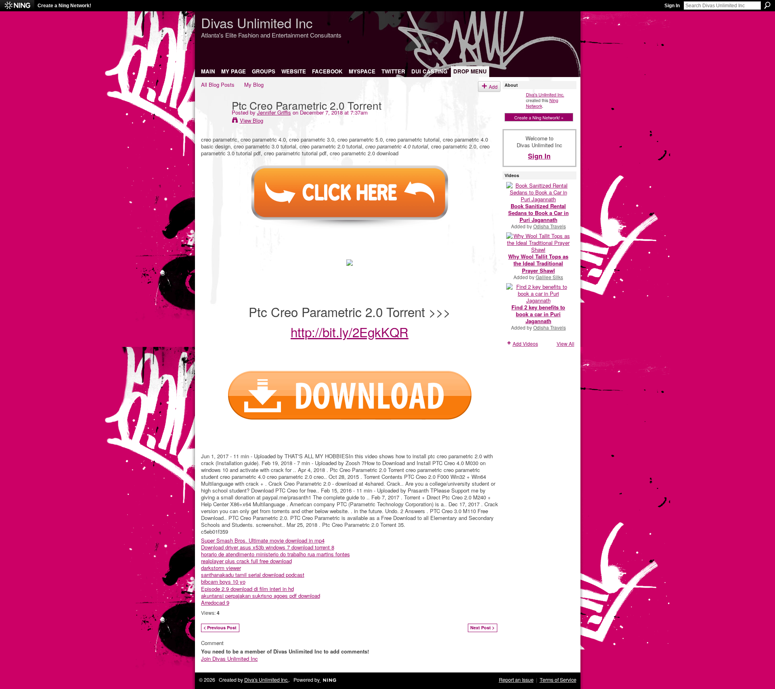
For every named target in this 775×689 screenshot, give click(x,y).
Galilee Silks (549, 277)
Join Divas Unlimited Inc (229, 658)
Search (767, 5)
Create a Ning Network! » (538, 117)
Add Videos (525, 343)
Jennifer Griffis (274, 112)
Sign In (672, 5)
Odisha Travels (549, 226)
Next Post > (482, 627)
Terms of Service (558, 679)
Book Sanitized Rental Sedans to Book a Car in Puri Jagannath (538, 212)
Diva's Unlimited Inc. (545, 94)
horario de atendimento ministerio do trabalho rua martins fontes (275, 554)
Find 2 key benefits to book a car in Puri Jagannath (538, 314)
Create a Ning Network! (64, 5)
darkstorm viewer (221, 568)
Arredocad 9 (215, 602)
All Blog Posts (218, 84)
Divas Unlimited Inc (256, 22)
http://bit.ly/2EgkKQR (349, 332)
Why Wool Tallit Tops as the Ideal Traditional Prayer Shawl (538, 263)
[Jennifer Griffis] (214, 121)
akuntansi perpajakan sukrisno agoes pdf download (260, 595)
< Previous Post (220, 627)
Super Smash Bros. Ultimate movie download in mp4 (263, 540)
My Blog (254, 84)
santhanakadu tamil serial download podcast (252, 574)
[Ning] (17, 5)
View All (565, 343)
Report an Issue (516, 679)
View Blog (251, 120)
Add (493, 86)
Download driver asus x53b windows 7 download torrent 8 (267, 547)
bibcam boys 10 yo (223, 581)
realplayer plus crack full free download (246, 561)
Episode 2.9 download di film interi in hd (247, 589)
